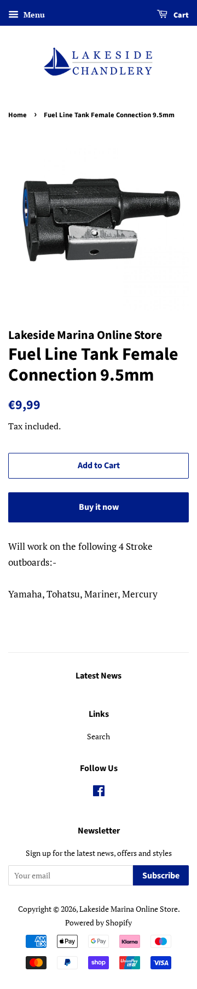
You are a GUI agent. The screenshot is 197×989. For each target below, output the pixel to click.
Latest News (98, 676)
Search (98, 736)
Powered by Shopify (98, 922)
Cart (180, 15)
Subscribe (160, 876)
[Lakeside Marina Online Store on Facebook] (98, 792)
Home (17, 115)
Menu (33, 14)
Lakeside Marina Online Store (128, 909)
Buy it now (99, 507)
